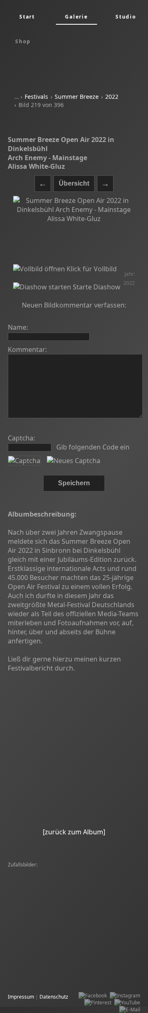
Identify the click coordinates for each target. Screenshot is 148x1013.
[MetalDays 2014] (30, 928)
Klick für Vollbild (91, 268)
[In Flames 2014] (82, 907)
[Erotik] (69, 872)
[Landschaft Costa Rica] (36, 955)
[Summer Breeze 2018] (95, 879)
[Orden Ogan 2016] (32, 886)
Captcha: (21, 437)
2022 (111, 96)
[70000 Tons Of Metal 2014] (102, 914)
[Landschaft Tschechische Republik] (50, 948)
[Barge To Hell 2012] (77, 900)
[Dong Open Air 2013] (34, 907)
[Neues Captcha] (73, 460)
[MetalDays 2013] (77, 886)
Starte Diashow (95, 286)
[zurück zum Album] (74, 831)
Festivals (36, 96)
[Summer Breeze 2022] (84, 893)
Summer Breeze (77, 96)
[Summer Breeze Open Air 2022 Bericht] (50, 749)
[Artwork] (20, 921)
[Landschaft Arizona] (33, 872)
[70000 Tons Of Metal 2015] (66, 921)
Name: (18, 327)
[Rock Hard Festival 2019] (38, 914)
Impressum (21, 996)
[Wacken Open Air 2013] (37, 879)
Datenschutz (53, 996)
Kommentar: (27, 349)
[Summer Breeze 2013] (107, 872)
